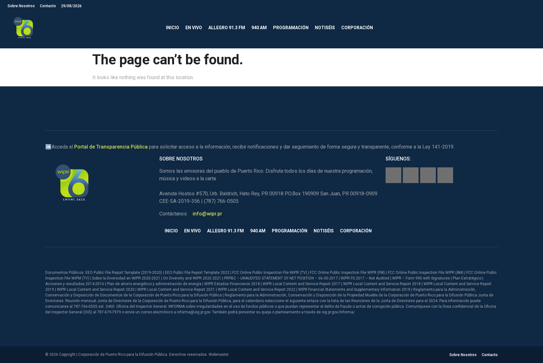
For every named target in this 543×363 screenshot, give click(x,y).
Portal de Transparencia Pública (111, 147)
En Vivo (193, 27)
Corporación (357, 27)
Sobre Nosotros (21, 6)
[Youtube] (445, 175)
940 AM (259, 27)
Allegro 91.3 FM (226, 27)
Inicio (172, 27)
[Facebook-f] (393, 175)
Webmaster (219, 354)
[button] (530, 28)
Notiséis (325, 27)
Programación (291, 27)
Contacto (48, 6)
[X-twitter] (428, 175)
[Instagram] (411, 175)
